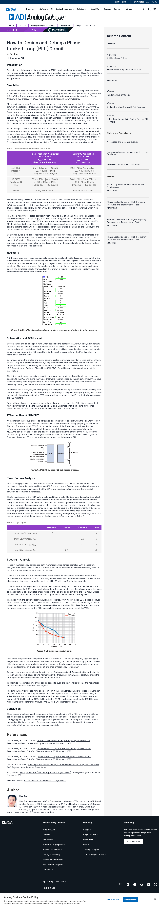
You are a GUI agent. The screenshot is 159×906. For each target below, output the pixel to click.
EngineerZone (89, 834)
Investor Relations (51, 849)
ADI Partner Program (53, 864)
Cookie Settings (113, 899)
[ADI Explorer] (144, 9)
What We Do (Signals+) (54, 844)
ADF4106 (61, 131)
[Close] (155, 899)
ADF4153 (27, 137)
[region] (79, 899)
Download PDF (17, 58)
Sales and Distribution (53, 859)
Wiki (85, 844)
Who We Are (49, 829)
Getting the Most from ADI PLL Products (126, 107)
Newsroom (48, 839)
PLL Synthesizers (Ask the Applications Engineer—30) (45, 772)
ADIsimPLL (12, 96)
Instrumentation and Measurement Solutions (123, 153)
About (11, 26)
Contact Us (48, 869)
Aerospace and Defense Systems (122, 142)
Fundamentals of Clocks (118, 95)
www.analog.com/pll (48, 725)
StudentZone (66, 26)
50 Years (22, 26)
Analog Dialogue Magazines (43, 26)
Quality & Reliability (51, 854)
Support (87, 829)
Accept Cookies (130, 899)
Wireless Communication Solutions (123, 164)
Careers (46, 834)
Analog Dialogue (91, 849)
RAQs (78, 26)
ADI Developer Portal (93, 854)
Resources (90, 26)
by (12, 54)
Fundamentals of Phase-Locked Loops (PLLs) (45, 780)
